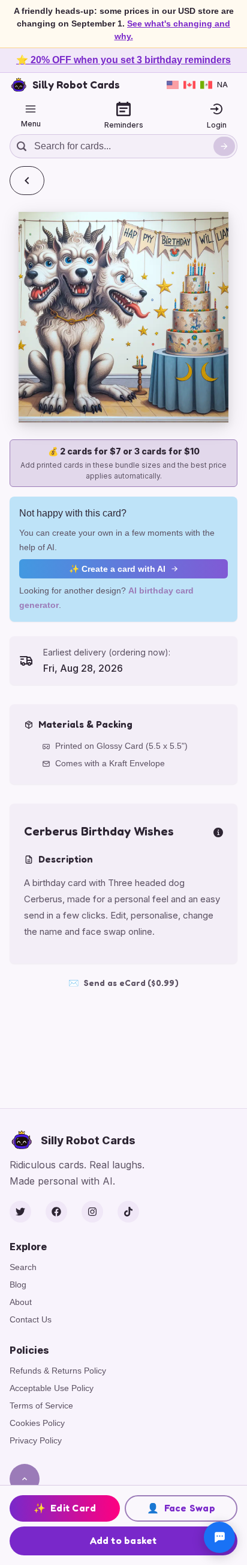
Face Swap (181, 1508)
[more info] (218, 831)
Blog (18, 1284)
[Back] (27, 180)
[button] (123, 317)
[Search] (224, 146)
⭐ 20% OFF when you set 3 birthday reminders (123, 60)
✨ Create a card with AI (117, 569)
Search (23, 1267)
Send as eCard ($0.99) (123, 983)
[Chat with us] (219, 1537)
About (21, 1302)
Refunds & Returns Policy (58, 1370)
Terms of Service (41, 1405)
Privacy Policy (36, 1440)
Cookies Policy (37, 1423)
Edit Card (65, 1508)
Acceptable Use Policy (52, 1388)
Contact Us (31, 1319)
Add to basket (123, 1540)
